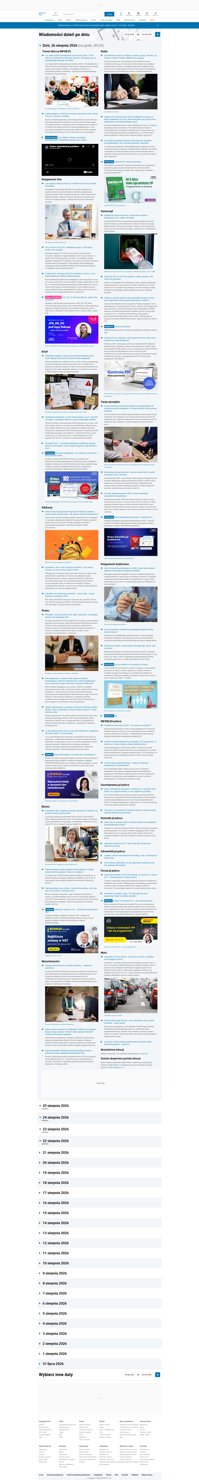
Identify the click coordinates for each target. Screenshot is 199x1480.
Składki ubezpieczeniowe (128, 1454)
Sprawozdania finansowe (128, 1434)
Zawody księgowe (45, 1434)
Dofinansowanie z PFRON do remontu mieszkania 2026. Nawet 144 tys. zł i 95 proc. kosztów (96, 25)
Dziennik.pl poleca (112, 818)
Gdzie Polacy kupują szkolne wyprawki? (58, 562)
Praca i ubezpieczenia (107, 1429)
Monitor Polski (84, 1452)
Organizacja (43, 1449)
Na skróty (143, 1446)
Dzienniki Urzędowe (85, 1454)
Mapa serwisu (147, 1475)
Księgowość (49, 20)
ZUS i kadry (43, 1432)
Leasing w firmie (105, 1434)
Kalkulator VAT (104, 1454)
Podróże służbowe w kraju (128, 1449)
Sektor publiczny (81, 20)
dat (116, 716)
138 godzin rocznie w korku (113, 1015)
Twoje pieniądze (106, 20)
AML (121, 1437)
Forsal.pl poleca (110, 870)
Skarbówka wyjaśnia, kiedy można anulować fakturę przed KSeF (66, 412)
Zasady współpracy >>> (116, 1067)
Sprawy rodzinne (84, 1424)
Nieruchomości (129, 20)
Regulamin (98, 1475)
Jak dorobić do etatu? (111, 112)
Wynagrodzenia (64, 1427)
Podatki (41, 1424)
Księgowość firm (52, 179)
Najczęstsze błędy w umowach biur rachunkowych (74, 755)
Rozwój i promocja (45, 1457)
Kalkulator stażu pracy (107, 1459)
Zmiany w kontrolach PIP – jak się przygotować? (133, 901)
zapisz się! (144, 1054)
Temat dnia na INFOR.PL (56, 51)
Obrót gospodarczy (45, 1429)
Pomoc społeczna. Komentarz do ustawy (131, 664)
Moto (118, 20)
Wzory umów (144, 1457)
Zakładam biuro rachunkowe (129, 1424)
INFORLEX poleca (111, 721)
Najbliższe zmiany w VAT (53, 955)
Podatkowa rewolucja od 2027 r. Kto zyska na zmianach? (127, 725)
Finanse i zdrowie (105, 1437)
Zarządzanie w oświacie (67, 1459)
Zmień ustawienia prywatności (78, 1475)
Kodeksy (82, 1462)
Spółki (101, 1427)
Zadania (41, 1454)
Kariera (108, 1475)
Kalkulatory (104, 1446)
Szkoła (61, 1452)
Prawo (93, 20)
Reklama (135, 1475)
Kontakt (125, 1475)
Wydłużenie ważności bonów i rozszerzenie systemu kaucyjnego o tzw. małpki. (129, 271)
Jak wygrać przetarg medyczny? (55, 242)
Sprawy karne (83, 1427)
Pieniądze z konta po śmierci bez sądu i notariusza (61, 673)
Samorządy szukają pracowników (115, 624)
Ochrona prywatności (55, 1475)
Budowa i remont (145, 1432)
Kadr (103, 51)
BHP (60, 1434)
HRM (60, 1437)
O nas (41, 1475)
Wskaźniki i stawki (126, 1446)
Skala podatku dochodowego (129, 1462)
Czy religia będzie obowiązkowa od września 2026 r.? (62, 108)
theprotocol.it (144, 1462)
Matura (61, 1462)
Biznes (68, 20)
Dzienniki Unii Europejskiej (87, 1457)
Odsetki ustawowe (126, 1459)
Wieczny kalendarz (122, 327)
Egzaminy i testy (64, 1457)
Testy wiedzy (63, 1467)
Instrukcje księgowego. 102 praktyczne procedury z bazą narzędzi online (69, 502)
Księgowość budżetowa (115, 564)
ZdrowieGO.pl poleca (113, 851)
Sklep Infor (82, 1437)
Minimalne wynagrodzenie (128, 1452)
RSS (116, 1475)
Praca (81, 1434)
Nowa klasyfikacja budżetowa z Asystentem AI (133, 517)
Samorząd (107, 211)
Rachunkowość (44, 1427)
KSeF (152, 20)
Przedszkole (63, 1449)
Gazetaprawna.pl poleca (115, 784)
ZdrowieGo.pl (144, 1449)
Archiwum (143, 1452)
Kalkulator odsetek (106, 1457)
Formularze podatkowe (147, 1459)
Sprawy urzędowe (85, 1432)
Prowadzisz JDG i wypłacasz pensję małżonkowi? (61, 864)
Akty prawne (83, 1446)
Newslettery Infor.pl (112, 1049)
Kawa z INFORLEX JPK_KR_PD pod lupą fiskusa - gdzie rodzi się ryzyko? (69, 346)
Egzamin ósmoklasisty (66, 1464)
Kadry (60, 20)
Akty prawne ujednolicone (87, 1459)
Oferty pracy (144, 1464)
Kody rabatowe (145, 1454)
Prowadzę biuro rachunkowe (129, 1427)
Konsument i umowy (86, 1429)
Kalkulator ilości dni (106, 1452)
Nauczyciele (63, 1454)
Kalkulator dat (104, 1449)
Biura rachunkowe (126, 1421)
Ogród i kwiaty (144, 1434)
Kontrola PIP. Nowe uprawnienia (127, 162)
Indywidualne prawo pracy (67, 1424)
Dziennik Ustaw (84, 1449)
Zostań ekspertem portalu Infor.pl (121, 1058)
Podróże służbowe (126, 1457)
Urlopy (61, 1432)
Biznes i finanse (105, 1424)
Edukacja (142, 20)
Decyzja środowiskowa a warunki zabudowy (59, 1024)
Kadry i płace (43, 1459)
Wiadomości (144, 1424)
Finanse (142, 1429)
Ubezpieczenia (64, 1429)
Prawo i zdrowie (84, 1439)
